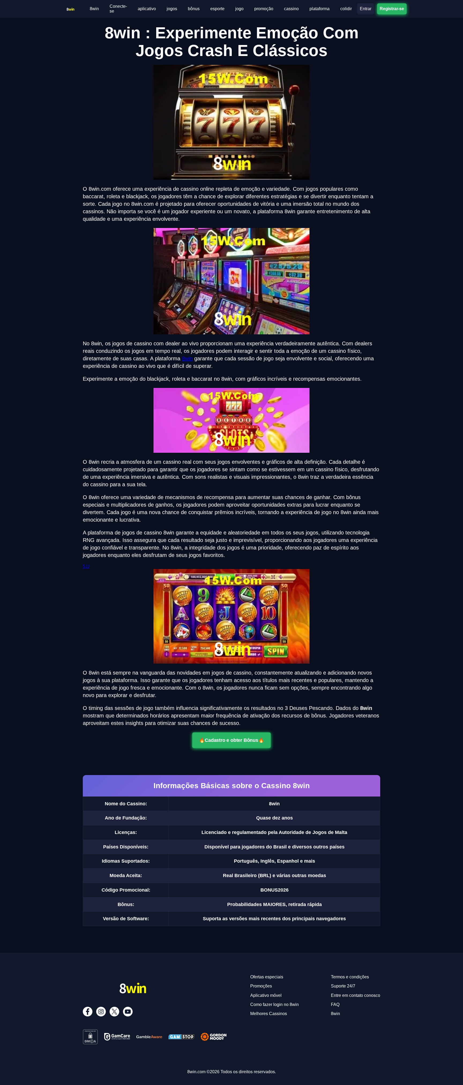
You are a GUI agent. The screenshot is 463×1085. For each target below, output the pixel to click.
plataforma (319, 8)
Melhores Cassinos (268, 1013)
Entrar (365, 8)
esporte (217, 8)
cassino (291, 8)
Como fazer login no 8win (274, 1004)
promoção (263, 8)
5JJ (86, 566)
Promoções (261, 986)
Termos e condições (350, 977)
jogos (172, 8)
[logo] (70, 7)
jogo (239, 8)
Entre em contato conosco (355, 995)
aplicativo (147, 8)
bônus (194, 8)
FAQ (335, 1004)
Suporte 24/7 (343, 986)
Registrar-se (391, 8)
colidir (346, 8)
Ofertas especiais (266, 977)
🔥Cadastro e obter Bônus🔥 (231, 740)
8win (94, 8)
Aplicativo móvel (266, 995)
